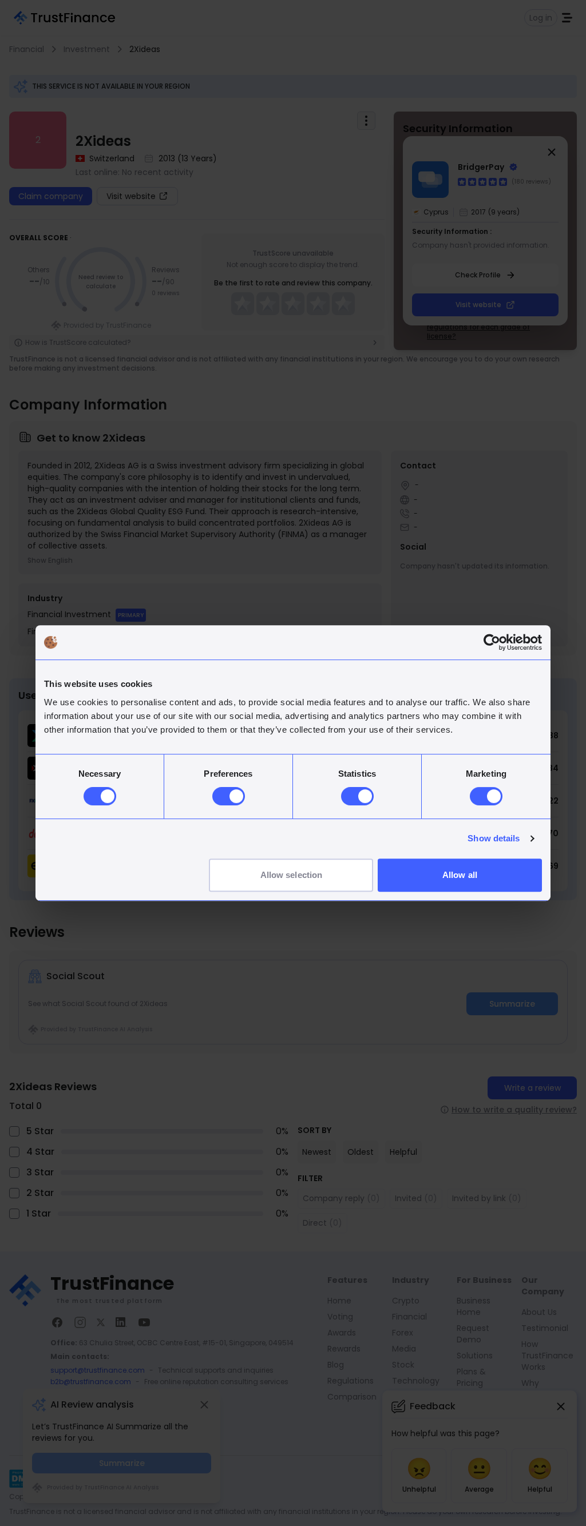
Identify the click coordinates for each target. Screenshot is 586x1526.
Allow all (459, 875)
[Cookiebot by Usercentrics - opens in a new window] (492, 642)
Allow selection (291, 875)
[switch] (228, 796)
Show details (494, 838)
